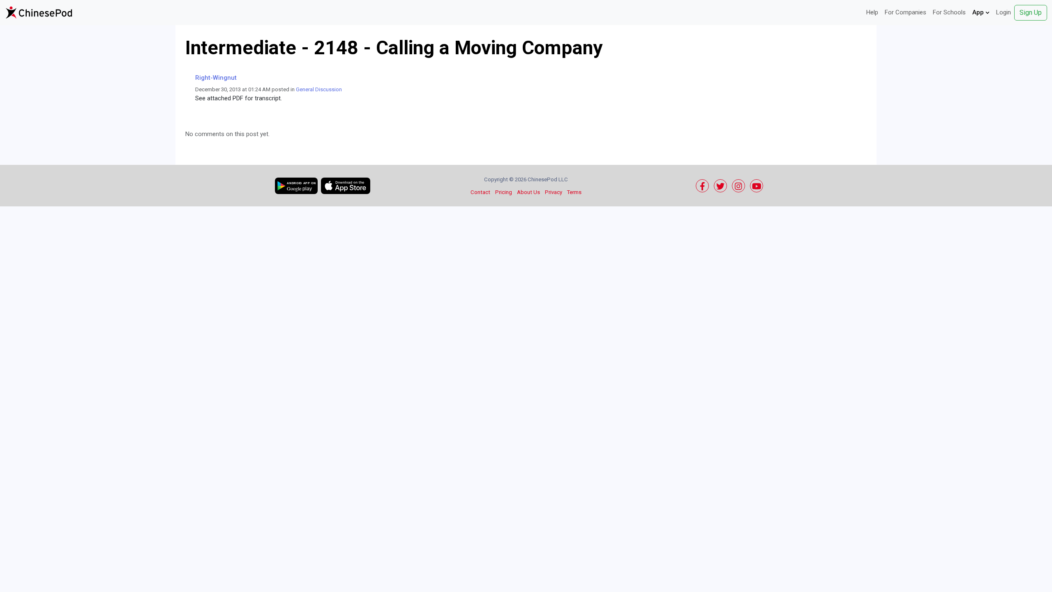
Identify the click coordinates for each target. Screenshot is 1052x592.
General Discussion (319, 89)
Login (1003, 12)
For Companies (905, 12)
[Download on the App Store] (345, 186)
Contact (480, 192)
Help (872, 12)
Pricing (503, 192)
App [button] (978, 12)
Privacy (553, 192)
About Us (528, 192)
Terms (574, 192)
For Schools (949, 12)
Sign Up (1031, 12)
